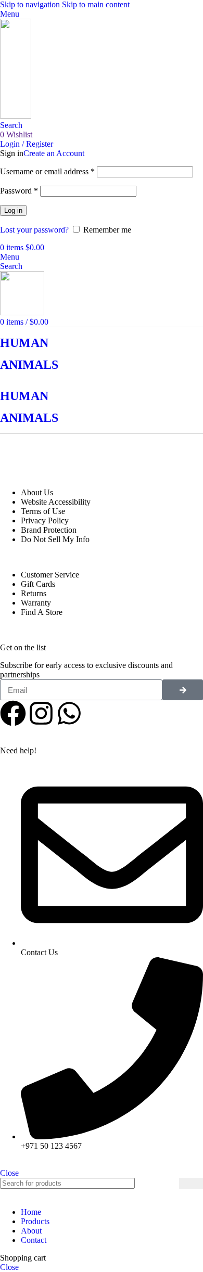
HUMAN (24, 343)
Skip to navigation (31, 4)
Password (19, 190)
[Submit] (182, 689)
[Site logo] (15, 115)
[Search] (191, 1183)
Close (9, 1172)
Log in (13, 210)
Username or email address (47, 171)
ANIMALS (29, 364)
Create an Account (53, 153)
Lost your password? (34, 229)
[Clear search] (171, 1183)
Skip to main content (96, 4)
